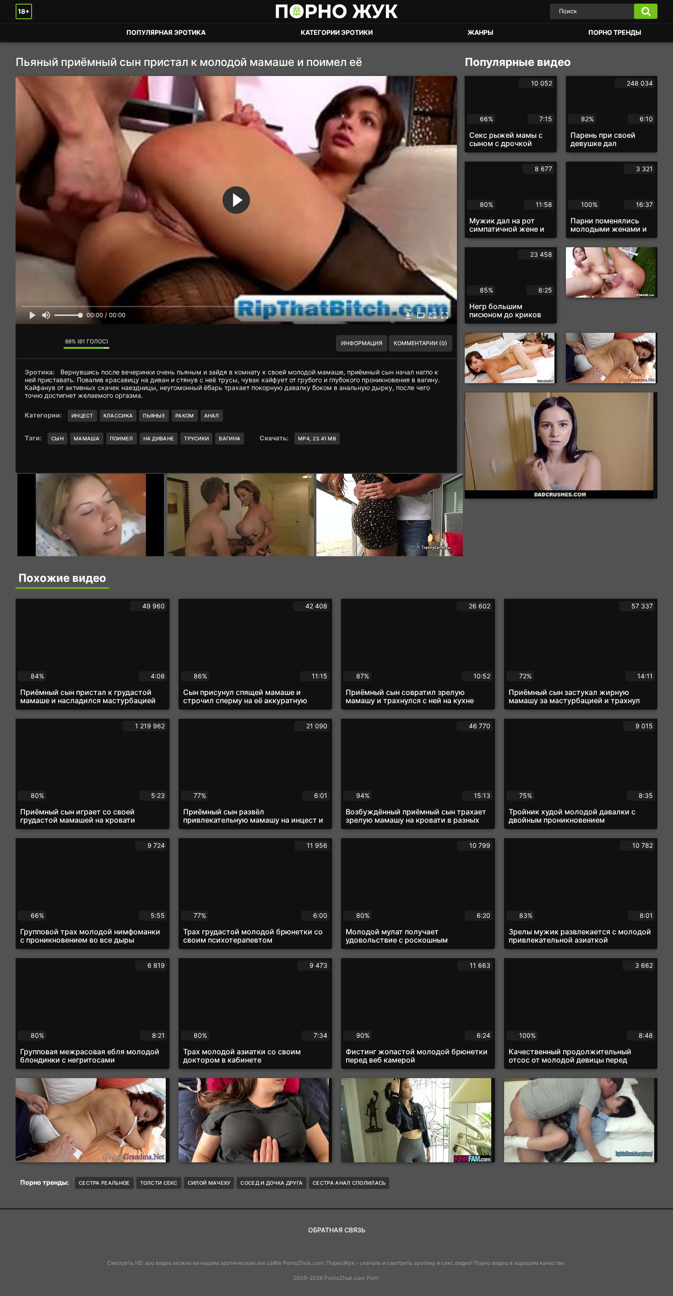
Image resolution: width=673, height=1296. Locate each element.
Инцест (82, 415)
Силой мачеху (209, 1183)
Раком (184, 415)
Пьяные (154, 415)
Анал (211, 415)
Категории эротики (337, 32)
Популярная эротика (166, 32)
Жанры (480, 32)
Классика (118, 415)
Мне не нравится (50, 343)
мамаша (87, 438)
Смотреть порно (32, 32)
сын (57, 438)
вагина (229, 438)
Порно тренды (614, 32)
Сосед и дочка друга (271, 1183)
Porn (373, 1277)
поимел (121, 438)
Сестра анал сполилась (349, 1183)
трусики (196, 438)
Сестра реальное (104, 1183)
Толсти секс (159, 1183)
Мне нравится (29, 343)
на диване (158, 438)
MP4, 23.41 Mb (317, 438)
